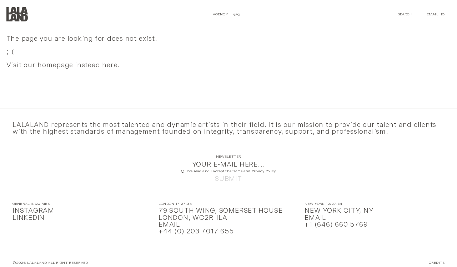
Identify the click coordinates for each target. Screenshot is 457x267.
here (109, 65)
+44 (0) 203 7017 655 (196, 231)
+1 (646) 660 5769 (336, 224)
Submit (228, 178)
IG (443, 14)
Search (405, 14)
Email (432, 14)
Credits (437, 263)
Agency (220, 14)
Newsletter (228, 157)
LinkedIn (28, 217)
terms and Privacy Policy (254, 171)
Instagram (33, 210)
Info (235, 14)
